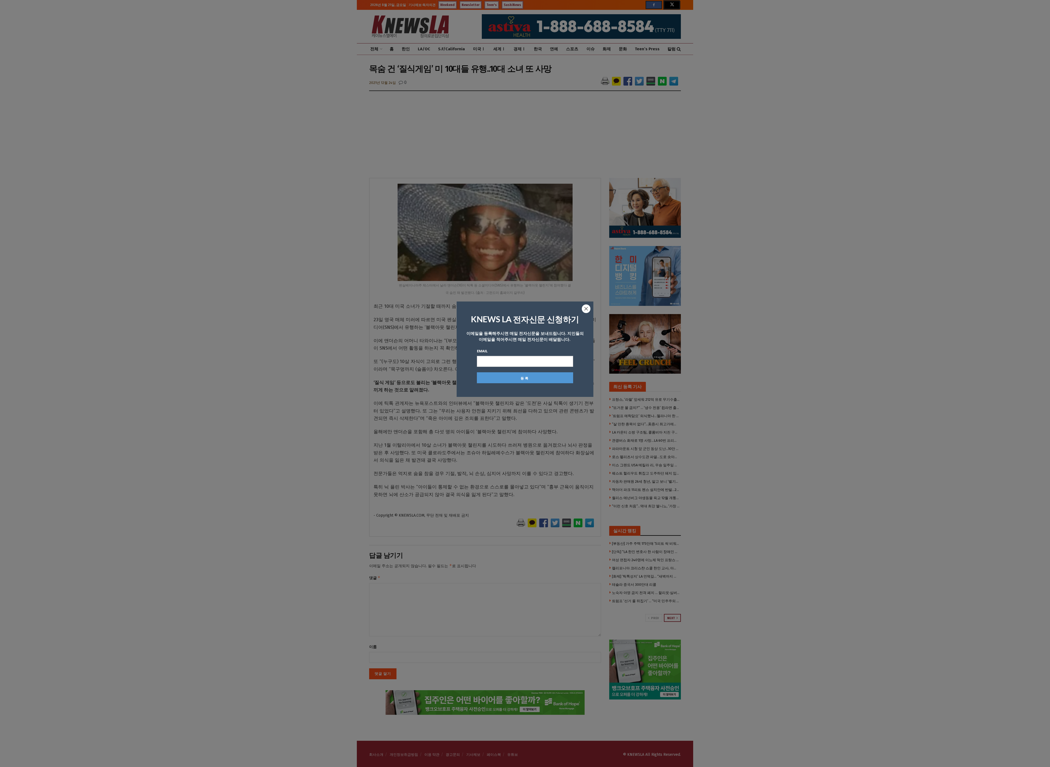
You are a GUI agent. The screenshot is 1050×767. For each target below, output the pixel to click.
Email (482, 351)
